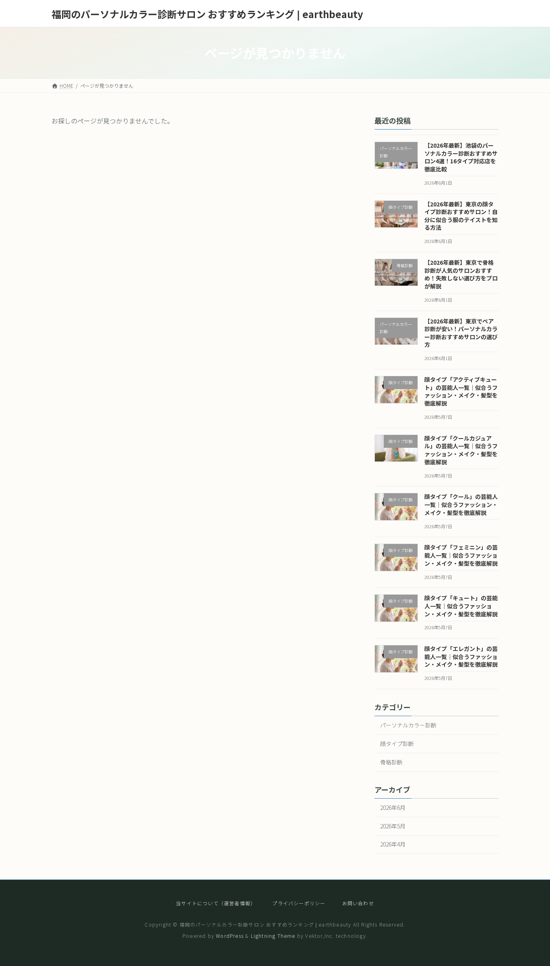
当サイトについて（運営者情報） (216, 903)
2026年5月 (392, 826)
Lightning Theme (273, 936)
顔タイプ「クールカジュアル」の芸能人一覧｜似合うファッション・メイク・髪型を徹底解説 (461, 450)
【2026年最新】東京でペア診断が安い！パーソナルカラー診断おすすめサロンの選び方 (461, 332)
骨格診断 (391, 762)
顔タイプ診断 (397, 743)
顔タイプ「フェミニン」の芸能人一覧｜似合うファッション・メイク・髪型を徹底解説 (461, 555)
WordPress (230, 936)
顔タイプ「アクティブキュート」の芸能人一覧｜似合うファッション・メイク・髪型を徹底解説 (461, 391)
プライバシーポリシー (298, 903)
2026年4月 (392, 844)
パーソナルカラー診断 (408, 725)
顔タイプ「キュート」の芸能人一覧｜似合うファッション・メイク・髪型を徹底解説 (461, 606)
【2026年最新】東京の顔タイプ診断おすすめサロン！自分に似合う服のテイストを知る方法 (461, 215)
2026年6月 (392, 807)
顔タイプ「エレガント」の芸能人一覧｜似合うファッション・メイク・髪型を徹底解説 (461, 656)
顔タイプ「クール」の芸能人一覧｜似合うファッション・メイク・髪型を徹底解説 (461, 504)
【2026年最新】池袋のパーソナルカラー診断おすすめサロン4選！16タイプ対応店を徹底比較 (461, 157)
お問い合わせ (358, 903)
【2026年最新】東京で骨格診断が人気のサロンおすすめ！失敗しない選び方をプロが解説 (461, 274)
